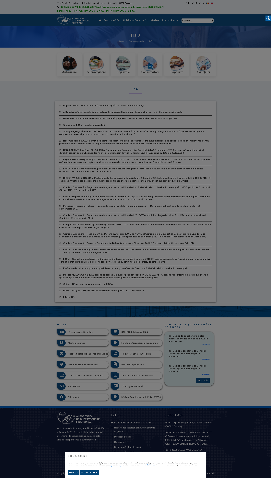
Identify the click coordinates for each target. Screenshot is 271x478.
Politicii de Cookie (147, 465)
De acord (73, 472)
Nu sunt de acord (89, 472)
